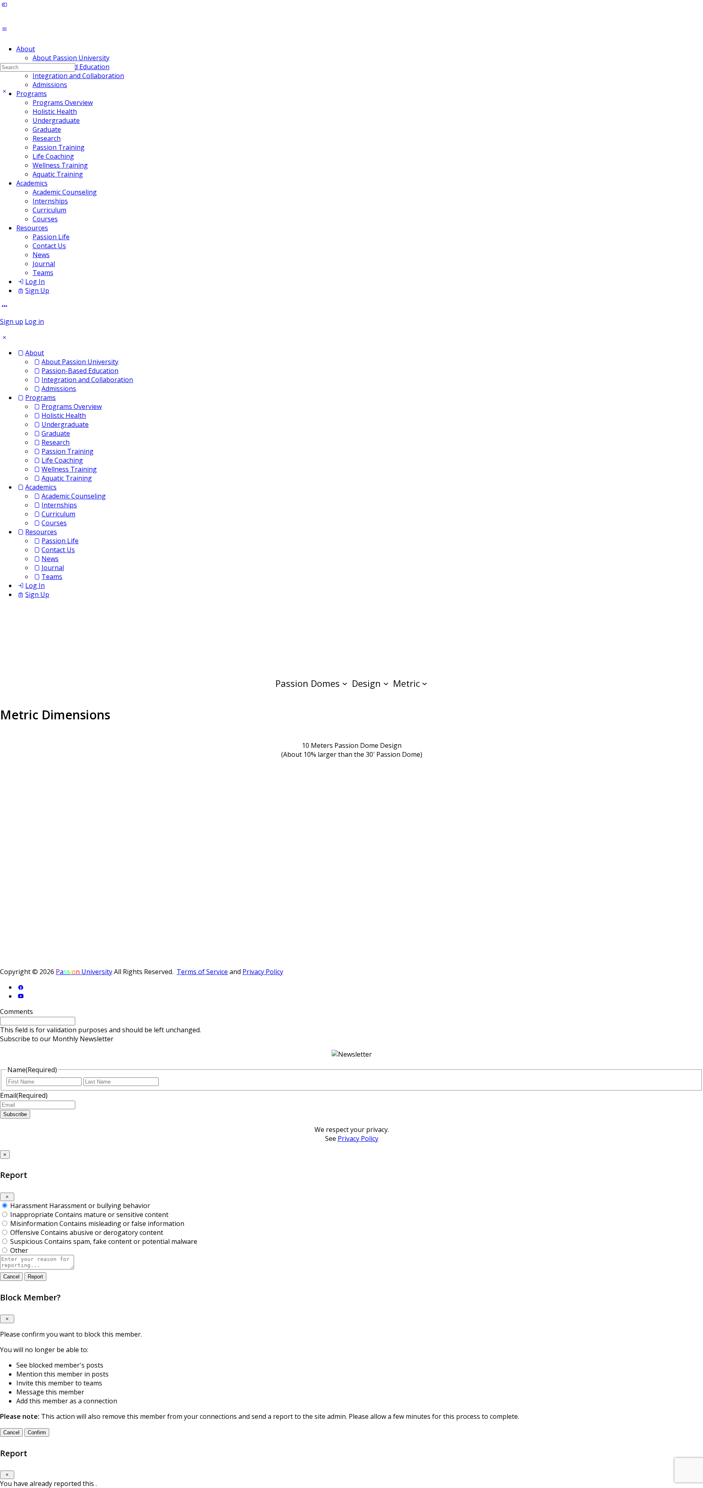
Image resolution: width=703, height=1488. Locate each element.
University (84, 971)
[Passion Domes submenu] (344, 683)
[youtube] (20, 996)
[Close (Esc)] (7, 1197)
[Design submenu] (386, 683)
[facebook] (20, 987)
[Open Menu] (4, 28)
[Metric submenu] (424, 683)
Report (35, 1277)
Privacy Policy (262, 971)
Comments (16, 1011)
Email (24, 1095)
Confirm (37, 1432)
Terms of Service (202, 971)
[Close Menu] (4, 337)
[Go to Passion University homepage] (325, 28)
